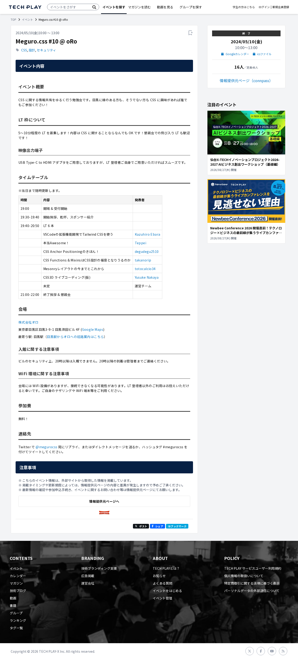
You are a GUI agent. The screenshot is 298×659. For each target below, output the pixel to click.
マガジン (16, 583)
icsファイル (264, 54)
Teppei (140, 243)
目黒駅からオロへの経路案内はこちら (75, 336)
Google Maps (92, 329)
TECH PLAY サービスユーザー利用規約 (252, 568)
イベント (27, 19)
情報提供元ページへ (104, 501)
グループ (16, 613)
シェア (159, 526)
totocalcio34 (145, 268)
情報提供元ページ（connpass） (246, 80)
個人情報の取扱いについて (243, 575)
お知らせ (159, 575)
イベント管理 (162, 598)
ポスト (143, 526)
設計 (32, 50)
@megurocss (46, 447)
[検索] (94, 7)
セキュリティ (46, 50)
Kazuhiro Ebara (147, 234)
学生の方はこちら (244, 7)
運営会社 (87, 583)
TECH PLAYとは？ (166, 568)
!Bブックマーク (177, 526)
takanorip (143, 260)
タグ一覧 (16, 628)
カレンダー (18, 575)
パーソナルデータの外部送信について (252, 590)
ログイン (264, 7)
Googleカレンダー (237, 54)
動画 (13, 598)
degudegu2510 (147, 251)
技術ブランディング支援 (99, 568)
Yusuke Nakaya (147, 277)
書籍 (13, 605)
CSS (24, 50)
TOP (13, 19)
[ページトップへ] (25, 7)
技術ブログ (18, 590)
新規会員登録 (280, 7)
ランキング (18, 620)
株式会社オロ (28, 322)
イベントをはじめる (167, 590)
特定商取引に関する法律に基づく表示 (252, 583)
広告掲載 (87, 575)
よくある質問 (162, 583)
